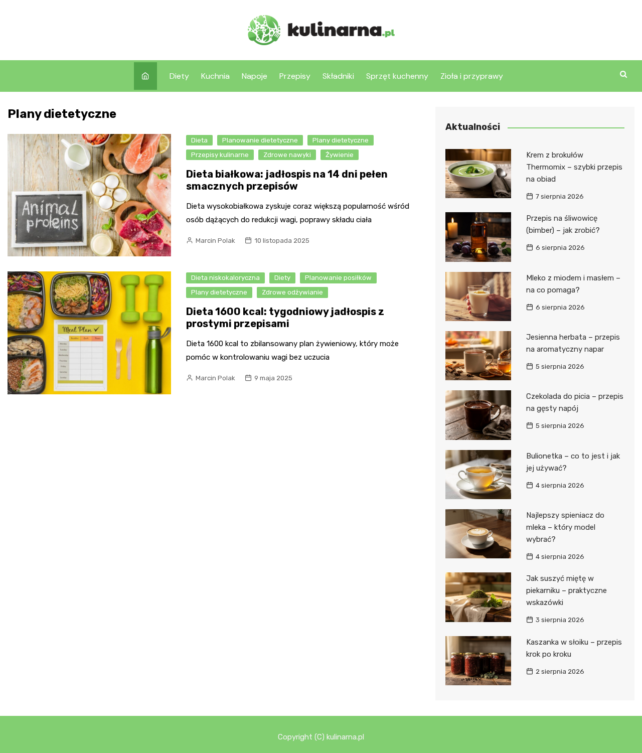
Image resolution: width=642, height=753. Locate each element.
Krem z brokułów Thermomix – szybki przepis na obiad (574, 167)
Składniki (338, 76)
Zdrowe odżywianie (292, 292)
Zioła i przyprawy (471, 76)
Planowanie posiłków (338, 277)
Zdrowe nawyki (287, 155)
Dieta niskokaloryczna (225, 277)
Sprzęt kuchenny (397, 76)
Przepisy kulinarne (220, 155)
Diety (179, 76)
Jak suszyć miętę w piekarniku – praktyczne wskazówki (566, 590)
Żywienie (340, 155)
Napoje (254, 76)
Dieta (199, 140)
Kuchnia (215, 76)
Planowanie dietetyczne (260, 140)
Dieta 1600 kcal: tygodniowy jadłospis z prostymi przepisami (285, 318)
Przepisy (294, 76)
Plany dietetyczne (340, 140)
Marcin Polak (215, 240)
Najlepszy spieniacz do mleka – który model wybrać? (565, 527)
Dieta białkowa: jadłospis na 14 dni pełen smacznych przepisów (287, 180)
